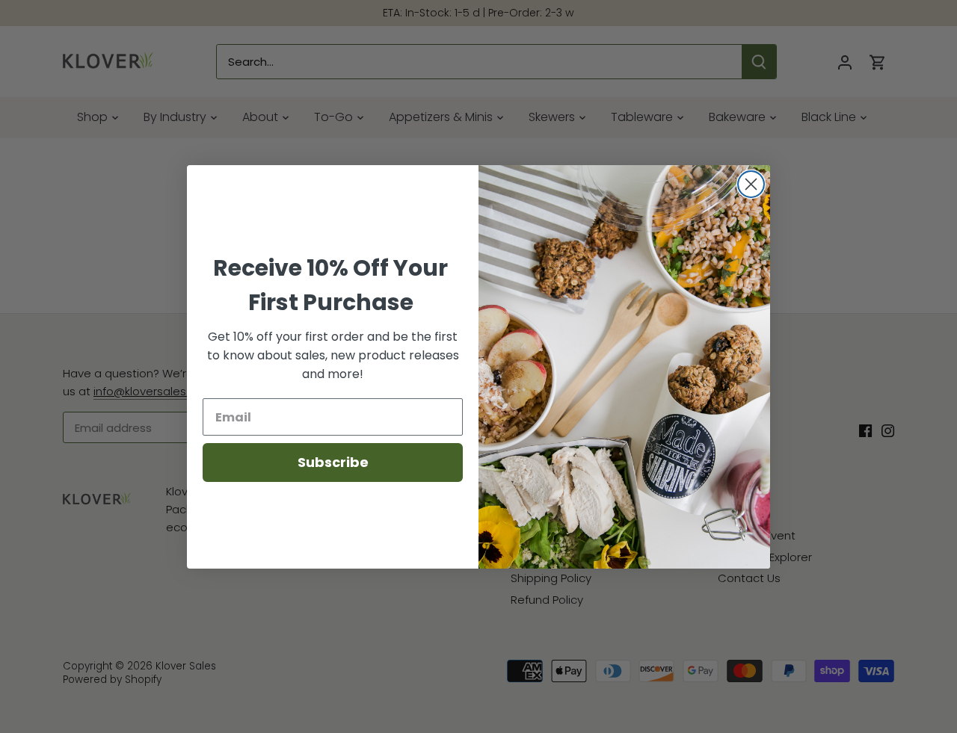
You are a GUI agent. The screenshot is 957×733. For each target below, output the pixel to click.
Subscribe (333, 462)
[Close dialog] (751, 184)
